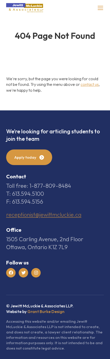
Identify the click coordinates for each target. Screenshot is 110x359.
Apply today (25, 157)
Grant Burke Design (45, 311)
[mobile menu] (100, 7)
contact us (90, 84)
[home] (24, 8)
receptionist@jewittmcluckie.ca (43, 214)
